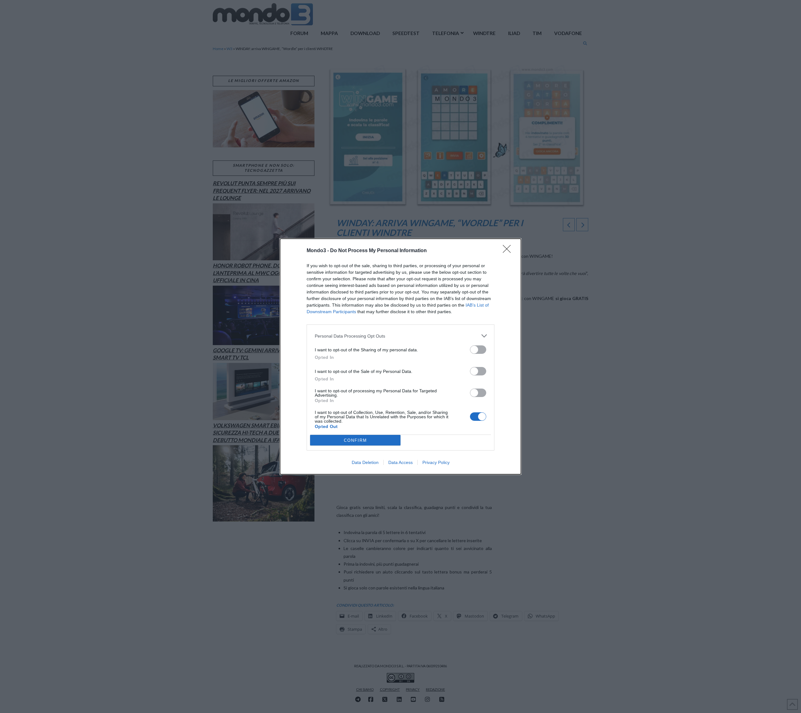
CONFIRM (355, 440)
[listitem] (400, 336)
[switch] (478, 349)
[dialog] (400, 356)
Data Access (400, 462)
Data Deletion (365, 462)
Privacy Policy (436, 462)
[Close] (509, 251)
